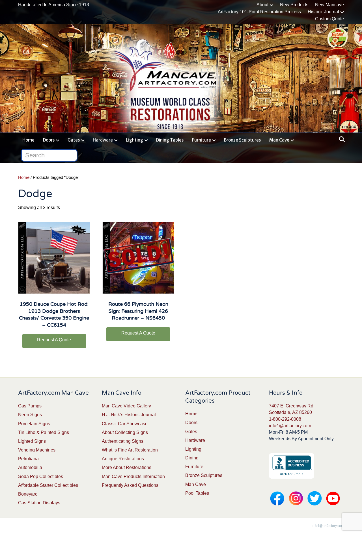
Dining (192, 457)
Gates (74, 140)
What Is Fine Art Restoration (130, 450)
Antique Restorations (123, 458)
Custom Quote (329, 18)
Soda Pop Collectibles (40, 476)
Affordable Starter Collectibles (48, 485)
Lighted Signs (32, 441)
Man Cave (279, 140)
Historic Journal (323, 11)
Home (28, 140)
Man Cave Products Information (133, 476)
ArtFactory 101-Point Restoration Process (259, 11)
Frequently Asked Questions (130, 485)
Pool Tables (197, 493)
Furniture (201, 140)
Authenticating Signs (122, 441)
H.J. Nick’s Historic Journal (129, 414)
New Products (294, 4)
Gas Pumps (30, 405)
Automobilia (30, 467)
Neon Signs (30, 414)
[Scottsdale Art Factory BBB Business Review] (291, 465)
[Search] (340, 139)
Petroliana (28, 458)
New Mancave (329, 4)
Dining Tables (170, 140)
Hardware (103, 140)
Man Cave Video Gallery (126, 405)
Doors (49, 140)
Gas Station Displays (39, 502)
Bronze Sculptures (242, 140)
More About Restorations (126, 467)
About (262, 4)
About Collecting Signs (125, 432)
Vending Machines (36, 450)
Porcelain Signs (34, 423)
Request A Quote (54, 339)
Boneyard (28, 494)
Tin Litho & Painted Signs (43, 432)
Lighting (134, 140)
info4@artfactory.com (290, 425)
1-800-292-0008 (285, 419)
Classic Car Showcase (125, 423)
